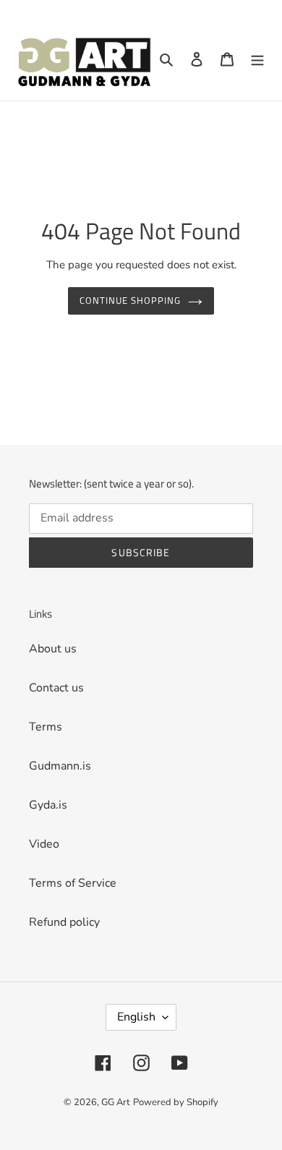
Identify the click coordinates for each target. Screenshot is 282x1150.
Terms (45, 727)
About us (53, 649)
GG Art (115, 1102)
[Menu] (257, 58)
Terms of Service (72, 883)
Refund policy (64, 922)
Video (44, 844)
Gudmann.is (60, 766)
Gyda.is (48, 805)
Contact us (56, 688)
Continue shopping (130, 300)
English (136, 1017)
